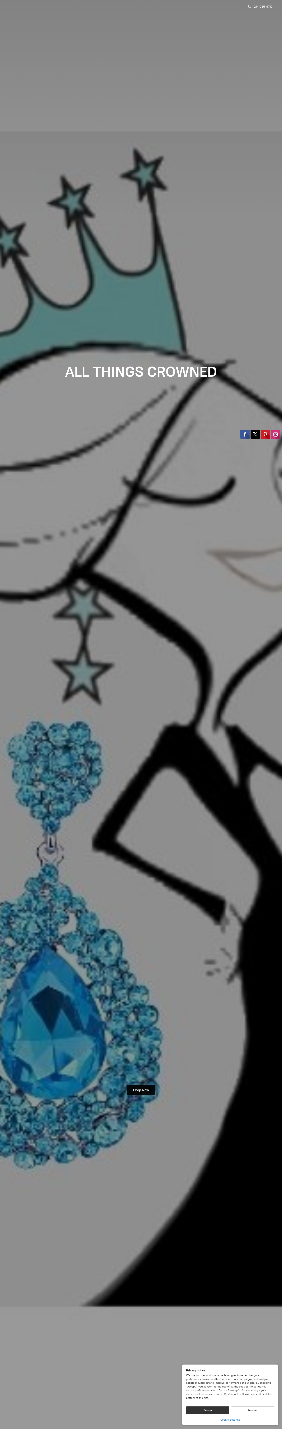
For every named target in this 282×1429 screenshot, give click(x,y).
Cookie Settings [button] (230, 1419)
